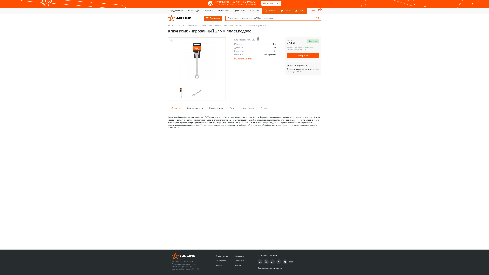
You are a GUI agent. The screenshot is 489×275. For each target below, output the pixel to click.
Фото (301, 11)
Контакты (254, 11)
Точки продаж (194, 11)
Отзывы (264, 108)
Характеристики (195, 108)
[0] (319, 11)
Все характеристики (243, 58)
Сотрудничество (175, 11)
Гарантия (209, 11)
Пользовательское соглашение (270, 268)
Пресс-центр (239, 11)
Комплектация (216, 108)
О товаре (175, 108)
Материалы (223, 11)
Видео (233, 108)
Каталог (272, 11)
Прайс (287, 11)
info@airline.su (296, 72)
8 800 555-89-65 (269, 255)
